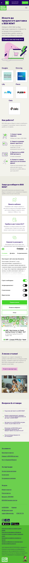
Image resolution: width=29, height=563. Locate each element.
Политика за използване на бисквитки (11, 532)
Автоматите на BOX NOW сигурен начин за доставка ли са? (15, 423)
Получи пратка (6, 493)
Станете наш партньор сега (13, 39)
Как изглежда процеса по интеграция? (12, 435)
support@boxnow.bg (7, 513)
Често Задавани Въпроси (9, 460)
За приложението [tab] (22, 253)
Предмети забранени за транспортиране (12, 541)
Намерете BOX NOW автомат (10, 456)
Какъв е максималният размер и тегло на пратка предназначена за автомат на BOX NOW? (15, 417)
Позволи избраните (14, 307)
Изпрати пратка (6, 489)
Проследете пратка (8, 452)
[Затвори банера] (26, 249)
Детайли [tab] (12, 253)
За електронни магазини (9, 471)
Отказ (14, 312)
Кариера (14, 507)
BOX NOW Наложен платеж (9, 500)
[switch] (25, 285)
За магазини (5, 474)
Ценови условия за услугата (9, 543)
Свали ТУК (25, 2)
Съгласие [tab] (4, 253)
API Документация (7, 510)
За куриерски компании (9, 478)
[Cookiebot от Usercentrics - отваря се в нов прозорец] (17, 249)
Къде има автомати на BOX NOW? (15, 411)
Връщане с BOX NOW (7, 496)
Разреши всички (14, 302)
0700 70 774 (20, 513)
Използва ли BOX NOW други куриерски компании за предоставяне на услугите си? (14, 429)
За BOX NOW (5, 507)
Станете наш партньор (9, 369)
